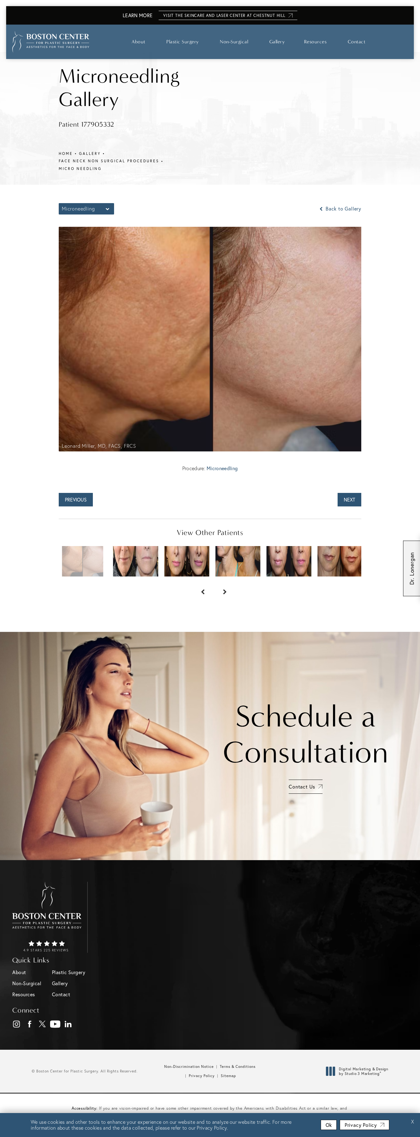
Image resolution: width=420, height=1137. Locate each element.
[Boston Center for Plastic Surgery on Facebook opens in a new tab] (29, 1024)
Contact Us (302, 786)
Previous (76, 499)
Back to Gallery (342, 208)
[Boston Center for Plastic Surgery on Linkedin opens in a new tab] (68, 1024)
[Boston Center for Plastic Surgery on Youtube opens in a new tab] (55, 1024)
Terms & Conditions (238, 1066)
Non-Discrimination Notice (189, 1066)
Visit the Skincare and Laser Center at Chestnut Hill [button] (224, 15)
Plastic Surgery (182, 42)
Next (349, 499)
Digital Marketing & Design (363, 1071)
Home (66, 153)
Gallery (277, 42)
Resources (315, 42)
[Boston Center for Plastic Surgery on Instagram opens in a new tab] (16, 1024)
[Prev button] (199, 589)
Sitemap (228, 1075)
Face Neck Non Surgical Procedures (109, 161)
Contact (357, 42)
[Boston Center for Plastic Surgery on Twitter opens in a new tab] (42, 1024)
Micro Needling (80, 168)
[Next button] (221, 589)
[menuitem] (16, 1024)
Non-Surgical (234, 42)
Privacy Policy (202, 1075)
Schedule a (305, 734)
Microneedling (222, 468)
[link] (46, 947)
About (138, 42)
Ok (329, 1125)
